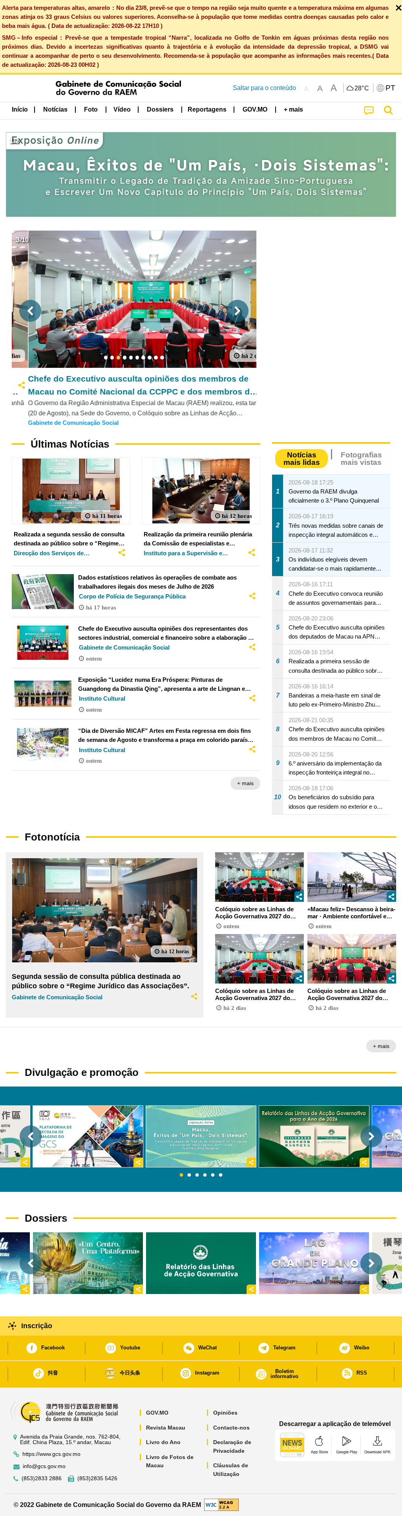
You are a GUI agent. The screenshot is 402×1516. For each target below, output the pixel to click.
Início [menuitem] (20, 109)
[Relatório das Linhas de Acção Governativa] (201, 1263)
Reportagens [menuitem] (207, 109)
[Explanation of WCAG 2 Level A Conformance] (221, 1504)
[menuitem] (55, 109)
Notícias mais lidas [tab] (301, 458)
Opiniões (225, 1413)
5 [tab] (213, 1175)
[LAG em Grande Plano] (314, 1263)
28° (361, 88)
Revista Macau (165, 1427)
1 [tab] (181, 1175)
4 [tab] (205, 1175)
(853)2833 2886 (42, 1478)
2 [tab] (189, 1175)
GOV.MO (157, 1413)
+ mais (245, 783)
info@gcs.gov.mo (44, 1466)
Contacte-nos (231, 1427)
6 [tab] (221, 1175)
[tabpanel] (201, 1136)
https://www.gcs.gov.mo (51, 1454)
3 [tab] (197, 1175)
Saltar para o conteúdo (264, 87)
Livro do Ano (163, 1442)
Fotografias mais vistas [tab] (361, 458)
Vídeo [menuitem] (122, 109)
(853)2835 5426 (97, 1478)
